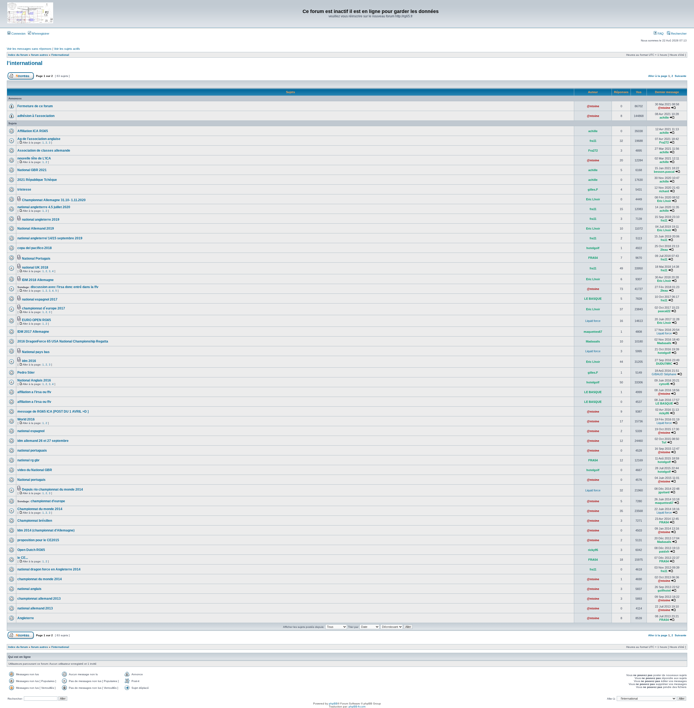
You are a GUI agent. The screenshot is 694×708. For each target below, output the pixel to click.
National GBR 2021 (32, 170)
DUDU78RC (664, 363)
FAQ (660, 33)
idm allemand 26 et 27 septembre (43, 441)
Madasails (593, 341)
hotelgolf (592, 248)
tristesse (24, 189)
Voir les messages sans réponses (29, 48)
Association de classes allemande (43, 150)
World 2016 (26, 419)
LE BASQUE (593, 298)
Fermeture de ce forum (35, 106)
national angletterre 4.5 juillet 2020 (43, 207)
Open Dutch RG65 (31, 550)
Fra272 (664, 142)
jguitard (664, 492)
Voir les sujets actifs (67, 48)
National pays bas (36, 352)
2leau (664, 249)
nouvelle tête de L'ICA (34, 158)
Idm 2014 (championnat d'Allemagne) (46, 530)
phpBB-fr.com (357, 706)
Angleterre (25, 618)
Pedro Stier (26, 372)
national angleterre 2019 (40, 219)
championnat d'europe (48, 501)
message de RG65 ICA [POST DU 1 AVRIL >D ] (53, 411)
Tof (664, 442)
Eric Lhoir (593, 199)
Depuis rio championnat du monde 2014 (52, 489)
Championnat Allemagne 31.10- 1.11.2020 (54, 200)
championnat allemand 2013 (39, 599)
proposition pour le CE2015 (38, 540)
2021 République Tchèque (37, 180)
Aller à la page (657, 75)
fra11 (593, 140)
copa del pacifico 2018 (34, 248)
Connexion (18, 33)
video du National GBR (34, 470)
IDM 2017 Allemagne (33, 332)
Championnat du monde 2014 (39, 509)
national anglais (29, 589)
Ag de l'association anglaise (38, 139)
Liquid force (592, 320)
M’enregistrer (40, 33)
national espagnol (30, 431)
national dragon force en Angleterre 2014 (49, 569)
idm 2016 (29, 361)
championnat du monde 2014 (39, 579)
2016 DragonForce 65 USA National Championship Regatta (62, 341)
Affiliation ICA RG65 (32, 131)
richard (664, 191)
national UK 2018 (35, 267)
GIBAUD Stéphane (664, 374)
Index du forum (18, 54)
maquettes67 (593, 331)
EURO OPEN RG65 (36, 320)
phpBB (333, 703)
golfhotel (664, 590)
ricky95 (664, 413)
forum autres (39, 54)
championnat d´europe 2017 (43, 308)
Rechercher (678, 33)
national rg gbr (28, 460)
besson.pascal (664, 171)
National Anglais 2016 (34, 380)
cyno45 (664, 384)
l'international (60, 54)
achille (664, 117)
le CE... (22, 558)
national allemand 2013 (35, 608)
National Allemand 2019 (35, 228)
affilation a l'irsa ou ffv (34, 392)
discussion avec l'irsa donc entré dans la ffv (64, 287)
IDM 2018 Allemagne (38, 280)
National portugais (31, 480)
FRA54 (593, 257)
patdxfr (664, 551)
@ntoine (593, 106)
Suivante (680, 75)
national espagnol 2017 (39, 299)
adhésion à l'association (35, 116)
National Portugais (36, 258)
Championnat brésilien (34, 521)
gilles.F (593, 189)
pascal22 (664, 311)
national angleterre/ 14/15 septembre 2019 (49, 238)
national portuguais (32, 450)
